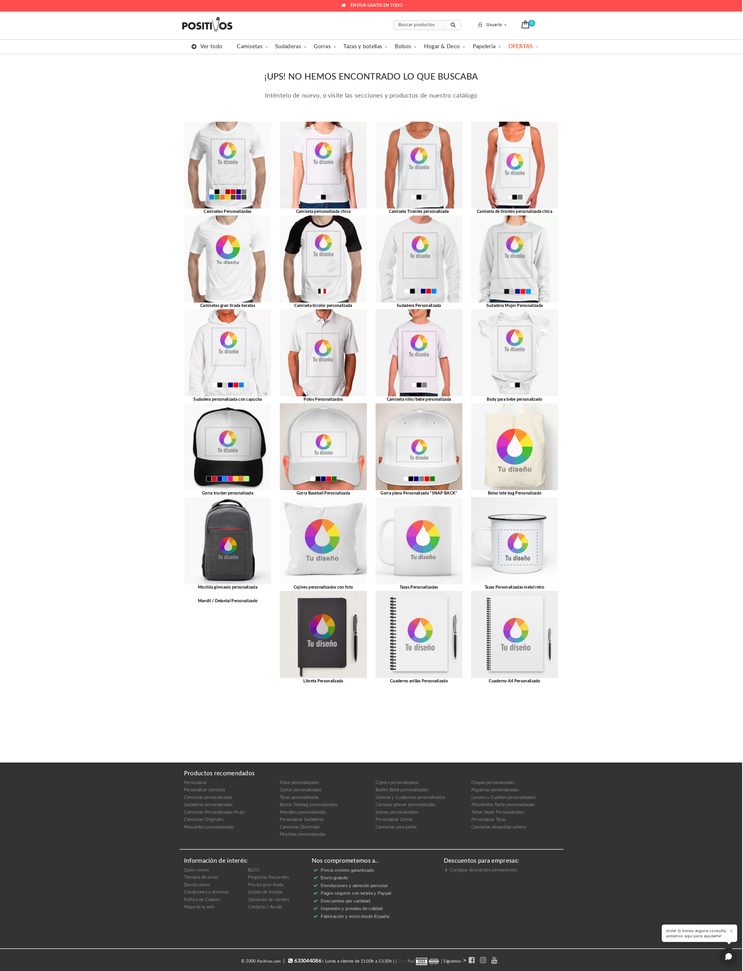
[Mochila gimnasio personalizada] (227, 540)
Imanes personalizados (397, 812)
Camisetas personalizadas (208, 797)
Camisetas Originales (204, 819)
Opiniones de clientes (268, 900)
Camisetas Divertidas (300, 827)
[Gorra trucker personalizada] (227, 447)
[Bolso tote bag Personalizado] (514, 447)
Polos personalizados (299, 783)
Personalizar (195, 783)
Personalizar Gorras (394, 819)
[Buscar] (453, 25)
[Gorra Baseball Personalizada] (323, 447)
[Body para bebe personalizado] (514, 353)
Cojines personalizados (397, 783)
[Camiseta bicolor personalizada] (323, 259)
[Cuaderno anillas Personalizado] (419, 634)
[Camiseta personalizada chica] (323, 165)
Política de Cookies (202, 900)
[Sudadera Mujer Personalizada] (514, 259)
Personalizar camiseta (204, 790)
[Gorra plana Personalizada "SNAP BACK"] (419, 447)
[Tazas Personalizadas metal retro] (514, 540)
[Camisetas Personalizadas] (227, 165)
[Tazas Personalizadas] (419, 540)
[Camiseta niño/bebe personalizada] (419, 353)
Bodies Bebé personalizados (402, 790)
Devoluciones (197, 885)
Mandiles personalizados (303, 812)
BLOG (253, 870)
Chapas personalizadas (492, 783)
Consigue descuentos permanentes (483, 870)
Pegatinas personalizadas (495, 790)
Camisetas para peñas (396, 827)
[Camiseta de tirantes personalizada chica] (514, 165)
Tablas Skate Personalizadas (497, 812)
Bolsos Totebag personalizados (309, 805)
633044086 (307, 961)
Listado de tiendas (265, 892)
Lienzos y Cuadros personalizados (503, 797)
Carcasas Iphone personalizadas (406, 805)
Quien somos (196, 870)
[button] (526, 24)
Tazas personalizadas (299, 797)
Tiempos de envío (201, 877)
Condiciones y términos (206, 892)
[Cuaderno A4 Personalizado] (514, 634)
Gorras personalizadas (300, 790)
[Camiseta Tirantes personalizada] (419, 165)
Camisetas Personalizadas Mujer (214, 812)
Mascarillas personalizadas (209, 827)
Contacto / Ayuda (265, 907)
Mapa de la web (199, 907)
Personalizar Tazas (488, 819)
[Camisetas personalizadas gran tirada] (227, 259)
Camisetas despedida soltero (498, 827)
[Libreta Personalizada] (323, 634)
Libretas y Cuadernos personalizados (411, 797)
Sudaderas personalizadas (208, 805)
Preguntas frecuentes (268, 877)
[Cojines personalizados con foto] (323, 540)
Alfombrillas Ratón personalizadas (503, 805)
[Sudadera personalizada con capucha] (227, 353)
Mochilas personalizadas (303, 834)
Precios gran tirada (266, 885)
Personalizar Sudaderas (302, 819)
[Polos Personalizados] (323, 353)
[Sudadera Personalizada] (419, 259)
